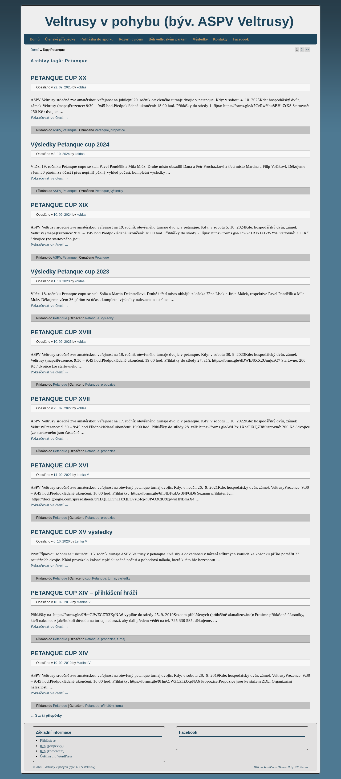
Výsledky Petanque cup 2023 (70, 271)
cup (88, 578)
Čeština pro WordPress (56, 756)
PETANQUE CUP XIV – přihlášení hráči (84, 592)
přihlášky (107, 705)
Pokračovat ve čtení (49, 117)
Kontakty (220, 39)
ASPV (57, 130)
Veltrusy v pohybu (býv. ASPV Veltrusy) (169, 21)
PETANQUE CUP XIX (59, 205)
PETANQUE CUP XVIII (61, 332)
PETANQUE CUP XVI (59, 465)
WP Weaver (301, 767)
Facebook (241, 39)
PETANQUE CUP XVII (60, 398)
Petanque (70, 130)
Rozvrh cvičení (131, 39)
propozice (118, 130)
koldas (81, 87)
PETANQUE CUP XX (59, 78)
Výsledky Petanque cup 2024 (70, 144)
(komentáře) (52, 751)
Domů (35, 39)
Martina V (84, 602)
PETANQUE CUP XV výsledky (71, 532)
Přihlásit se (48, 741)
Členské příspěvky (60, 39)
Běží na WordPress (265, 767)
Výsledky (200, 39)
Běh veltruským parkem (168, 39)
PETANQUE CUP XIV (59, 653)
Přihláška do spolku (96, 39)
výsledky (117, 191)
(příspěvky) (51, 746)
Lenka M (83, 474)
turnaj (112, 578)
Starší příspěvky (46, 715)
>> (307, 50)
